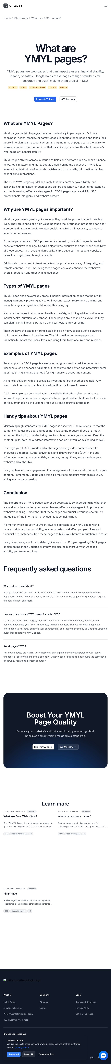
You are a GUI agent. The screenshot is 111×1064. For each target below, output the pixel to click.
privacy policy (22, 1047)
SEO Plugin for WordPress (15, 1020)
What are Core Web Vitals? (20, 816)
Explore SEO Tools (45, 99)
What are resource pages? (74, 816)
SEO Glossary (68, 99)
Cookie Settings (46, 1054)
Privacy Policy (82, 1008)
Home (7, 18)
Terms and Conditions (86, 1002)
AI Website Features (12, 1008)
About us (44, 1002)
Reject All (28, 1054)
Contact (43, 1008)
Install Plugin (9, 1002)
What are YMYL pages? (46, 18)
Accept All (14, 1054)
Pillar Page (10, 893)
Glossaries (21, 18)
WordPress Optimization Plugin (18, 1014)
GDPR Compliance (84, 1014)
